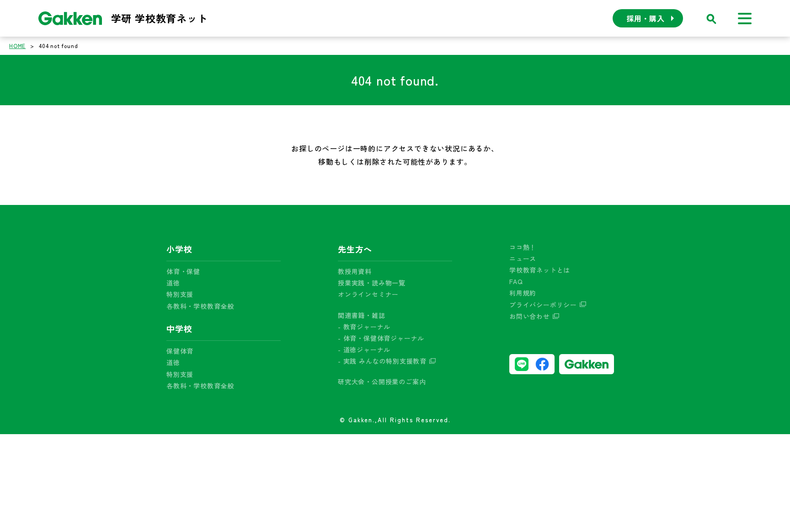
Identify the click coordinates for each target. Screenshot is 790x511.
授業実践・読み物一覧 (372, 282)
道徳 (173, 282)
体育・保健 (183, 271)
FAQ (516, 281)
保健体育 (179, 350)
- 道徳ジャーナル (364, 349)
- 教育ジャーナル (364, 326)
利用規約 (522, 292)
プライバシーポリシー (543, 304)
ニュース (522, 258)
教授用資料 (355, 271)
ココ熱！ (522, 247)
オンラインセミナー (368, 294)
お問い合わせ (529, 316)
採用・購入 (645, 18)
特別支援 (179, 294)
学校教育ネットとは (539, 269)
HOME (17, 45)
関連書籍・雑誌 (361, 315)
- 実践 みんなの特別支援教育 (382, 361)
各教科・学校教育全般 (200, 306)
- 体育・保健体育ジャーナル (381, 338)
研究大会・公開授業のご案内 (382, 381)
